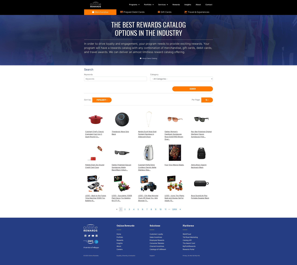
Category (154, 74)
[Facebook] (96, 236)
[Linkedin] (85, 236)
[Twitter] (89, 236)
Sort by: (88, 100)
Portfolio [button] (147, 4)
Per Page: (196, 100)
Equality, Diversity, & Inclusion (126, 255)
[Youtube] (93, 236)
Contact (208, 4)
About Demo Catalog (149, 58)
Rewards (176, 4)
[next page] (180, 209)
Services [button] (162, 4)
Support (152, 255)
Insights (187, 4)
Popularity (101, 100)
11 (165, 209)
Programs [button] (133, 4)
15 (206, 100)
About (198, 4)
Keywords (88, 74)
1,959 (174, 209)
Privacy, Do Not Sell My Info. (191, 255)
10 (160, 209)
